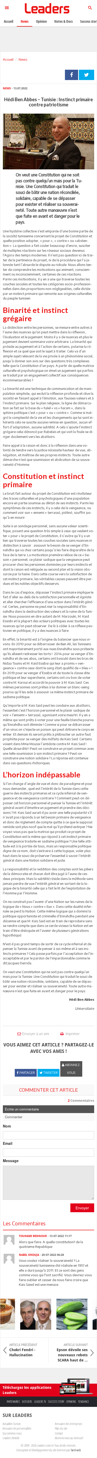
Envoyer (82, 1207)
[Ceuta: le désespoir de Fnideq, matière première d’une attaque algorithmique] (32, 1314)
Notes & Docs (63, 21)
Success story (56, 1401)
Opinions (71, 1401)
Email (7, 1143)
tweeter (86, 75)
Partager (71, 75)
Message (11, 1160)
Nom (7, 1126)
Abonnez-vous (72, 1069)
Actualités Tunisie (12, 1423)
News (23, 59)
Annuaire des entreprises (68, 1423)
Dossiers (27, 1401)
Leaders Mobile (11, 1438)
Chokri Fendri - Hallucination (23, 1350)
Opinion (41, 21)
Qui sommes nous (12, 1433)
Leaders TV (40, 1401)
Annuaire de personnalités (17, 1428)
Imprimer (72, 1033)
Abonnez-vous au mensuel (69, 1438)
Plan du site (61, 1428)
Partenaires (13, 1401)
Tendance (83, 1401)
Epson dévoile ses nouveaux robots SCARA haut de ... (72, 1352)
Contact (59, 1433)
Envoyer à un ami (35, 1033)
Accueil (8, 59)
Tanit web (76, 1450)
